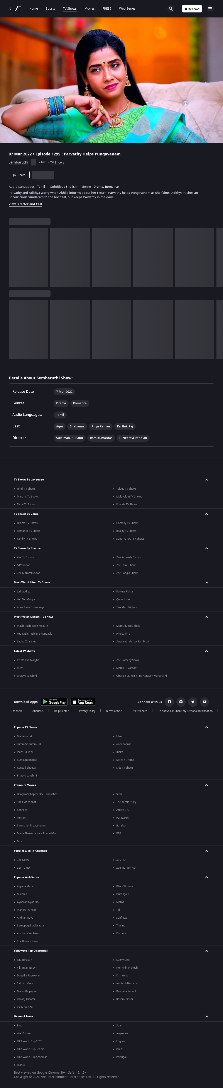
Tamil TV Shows (26, 504)
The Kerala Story (126, 802)
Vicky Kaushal (25, 1007)
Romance (112, 187)
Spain (119, 1026)
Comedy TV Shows (127, 523)
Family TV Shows (27, 539)
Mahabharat (24, 736)
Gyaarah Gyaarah (28, 902)
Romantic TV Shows (29, 531)
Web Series (127, 8)
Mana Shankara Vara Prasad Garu (37, 833)
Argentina (122, 1033)
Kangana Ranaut (126, 991)
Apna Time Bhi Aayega (30, 607)
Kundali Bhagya (26, 768)
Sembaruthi (18, 162)
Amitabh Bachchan (127, 983)
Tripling (120, 926)
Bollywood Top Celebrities (31, 950)
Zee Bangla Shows (127, 573)
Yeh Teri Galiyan (26, 599)
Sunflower (122, 918)
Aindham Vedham (28, 933)
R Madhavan (24, 960)
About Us (38, 711)
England (121, 1041)
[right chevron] (13, 257)
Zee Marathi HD (126, 868)
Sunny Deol (123, 960)
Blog (19, 1026)
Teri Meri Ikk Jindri (127, 607)
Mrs (19, 841)
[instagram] (181, 702)
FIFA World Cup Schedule (32, 1057)
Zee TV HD (23, 868)
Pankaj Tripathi (26, 999)
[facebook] (169, 702)
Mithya (120, 902)
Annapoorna (123, 744)
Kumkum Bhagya (27, 760)
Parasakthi (122, 818)
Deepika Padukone (28, 976)
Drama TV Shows (27, 523)
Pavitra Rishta (124, 592)
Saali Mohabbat (26, 802)
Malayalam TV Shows (129, 497)
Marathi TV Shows (28, 497)
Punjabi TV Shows (126, 504)
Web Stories (24, 1033)
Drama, (98, 187)
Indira (119, 752)
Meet (20, 668)
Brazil (119, 1049)
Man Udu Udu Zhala (128, 626)
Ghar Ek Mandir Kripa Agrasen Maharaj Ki (141, 676)
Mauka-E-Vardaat (126, 668)
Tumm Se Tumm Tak (29, 744)
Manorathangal (26, 910)
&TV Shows (23, 565)
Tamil (41, 187)
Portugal (121, 1057)
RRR (118, 833)
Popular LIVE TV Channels (30, 850)
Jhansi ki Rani (25, 752)
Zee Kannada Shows (128, 557)
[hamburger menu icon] (210, 8)
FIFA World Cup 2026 (29, 1041)
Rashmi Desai (124, 999)
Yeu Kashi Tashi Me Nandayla (34, 634)
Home (33, 8)
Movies (89, 8)
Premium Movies (25, 785)
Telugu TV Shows (126, 489)
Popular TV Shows (25, 727)
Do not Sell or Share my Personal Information (185, 711)
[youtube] (204, 702)
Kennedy (22, 810)
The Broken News (27, 941)
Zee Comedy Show (127, 660)
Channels (16, 711)
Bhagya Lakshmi (27, 676)
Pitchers (121, 933)
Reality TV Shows (126, 531)
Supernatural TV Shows (130, 539)
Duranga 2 (122, 894)
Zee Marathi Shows (28, 573)
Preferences (139, 711)
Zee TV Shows (25, 557)
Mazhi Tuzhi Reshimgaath (32, 626)
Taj (118, 910)
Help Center (61, 711)
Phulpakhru (123, 634)
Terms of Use (114, 711)
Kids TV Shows (124, 768)
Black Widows (124, 886)
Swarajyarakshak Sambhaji (132, 642)
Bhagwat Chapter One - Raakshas (37, 794)
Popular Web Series (26, 877)
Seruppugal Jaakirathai (30, 926)
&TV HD (121, 860)
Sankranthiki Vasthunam (31, 826)
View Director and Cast (25, 204)
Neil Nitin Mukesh (127, 968)
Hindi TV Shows (26, 489)
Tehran (21, 818)
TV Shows (70, 8)
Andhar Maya (25, 918)
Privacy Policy (87, 711)
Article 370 (122, 810)
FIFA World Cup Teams (30, 1049)
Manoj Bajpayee (27, 991)
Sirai (119, 794)
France (21, 1065)
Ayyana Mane (25, 886)
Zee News (23, 860)
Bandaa (121, 826)
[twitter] (192, 702)
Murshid (22, 894)
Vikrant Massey (26, 968)
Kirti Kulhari (123, 976)
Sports (50, 8)
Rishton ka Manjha (28, 660)
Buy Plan (193, 8)
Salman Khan (25, 983)
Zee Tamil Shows (126, 565)
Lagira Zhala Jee (26, 642)
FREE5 (107, 8)
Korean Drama (125, 760)
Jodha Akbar (24, 592)
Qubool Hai (123, 599)
